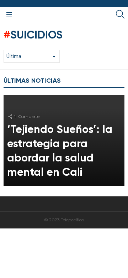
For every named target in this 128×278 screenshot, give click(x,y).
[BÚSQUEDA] (120, 14)
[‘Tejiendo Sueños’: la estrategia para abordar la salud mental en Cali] (64, 140)
